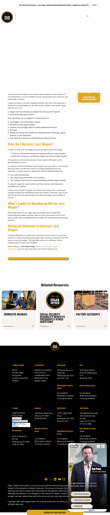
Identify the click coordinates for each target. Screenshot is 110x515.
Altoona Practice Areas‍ (41, 430)
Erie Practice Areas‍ (87, 386)
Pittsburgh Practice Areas (65, 387)
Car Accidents (62, 393)
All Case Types (18, 373)
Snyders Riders (41, 381)
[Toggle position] (98, 446)
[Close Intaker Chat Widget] (103, 446)
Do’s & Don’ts (40, 373)
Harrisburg (84, 408)
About (14, 370)
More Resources (41, 378)
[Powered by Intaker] (92, 510)
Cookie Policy (17, 418)
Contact (84, 5)
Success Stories (66, 5)
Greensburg (16, 431)
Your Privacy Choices (18, 425)
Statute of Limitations (43, 370)
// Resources (39, 365)
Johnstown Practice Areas (65, 432)
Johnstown (61, 408)
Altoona (38, 408)
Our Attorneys (32, 5)
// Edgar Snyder (18, 365)
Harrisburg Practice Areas (88, 430)
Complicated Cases (42, 375)
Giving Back (16, 375)
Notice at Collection (20, 421)
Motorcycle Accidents (65, 396)
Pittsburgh (61, 365)
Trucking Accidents (64, 398)
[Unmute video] (72, 446)
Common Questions (53, 5)
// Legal (15, 408)
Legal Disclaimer (18, 413)
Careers (15, 381)
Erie (81, 365)
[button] (22, 4)
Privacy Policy (17, 416)
